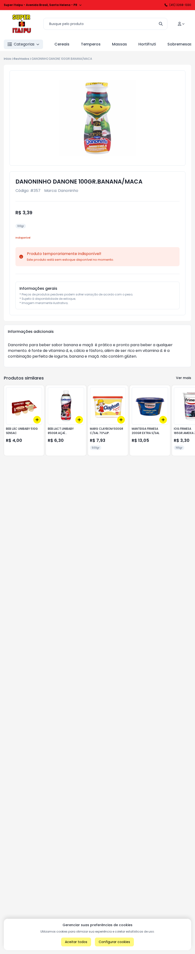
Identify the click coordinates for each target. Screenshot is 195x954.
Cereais (61, 44)
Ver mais (183, 377)
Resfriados (21, 59)
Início (7, 59)
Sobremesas (179, 44)
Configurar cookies (114, 941)
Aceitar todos (76, 941)
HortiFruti (147, 44)
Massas (119, 44)
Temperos (91, 44)
